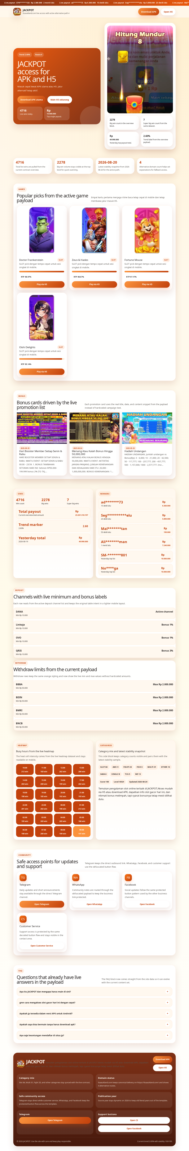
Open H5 (168, 11)
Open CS (134, 1120)
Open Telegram (41, 904)
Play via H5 (42, 284)
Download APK (148, 11)
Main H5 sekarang (59, 99)
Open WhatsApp (94, 904)
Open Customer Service (42, 945)
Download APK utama (31, 99)
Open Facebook (147, 904)
